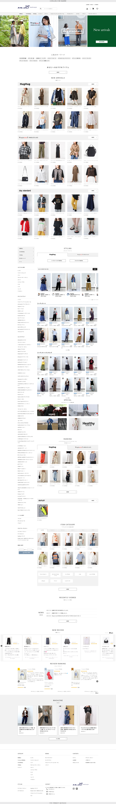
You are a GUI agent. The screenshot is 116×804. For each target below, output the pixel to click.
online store (88, 346)
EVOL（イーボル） (21, 399)
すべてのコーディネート (22, 531)
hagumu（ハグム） (21, 306)
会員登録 (87, 4)
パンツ (19, 275)
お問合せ (91, 4)
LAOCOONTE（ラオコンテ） (23, 434)
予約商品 (34, 13)
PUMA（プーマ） (20, 466)
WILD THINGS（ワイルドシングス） (24, 510)
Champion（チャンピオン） (22, 379)
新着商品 (21, 13)
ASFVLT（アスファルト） (22, 351)
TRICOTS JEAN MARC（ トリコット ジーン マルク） (26, 488)
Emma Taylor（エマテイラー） (23, 401)
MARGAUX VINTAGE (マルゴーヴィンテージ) (26, 450)
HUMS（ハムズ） (20, 311)
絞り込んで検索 (26, 552)
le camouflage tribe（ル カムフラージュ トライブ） (26, 442)
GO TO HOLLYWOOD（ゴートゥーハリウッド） (26, 411)
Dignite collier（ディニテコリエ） (24, 396)
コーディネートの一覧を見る (56, 260)
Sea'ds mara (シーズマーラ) (23, 473)
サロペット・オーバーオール (23, 277)
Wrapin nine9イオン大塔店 (53, 346)
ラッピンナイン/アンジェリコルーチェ (57, 13)
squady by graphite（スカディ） (23, 484)
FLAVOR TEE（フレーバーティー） (24, 403)
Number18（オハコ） (21, 315)
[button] (95, 285)
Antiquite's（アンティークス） (23, 356)
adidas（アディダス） (21, 349)
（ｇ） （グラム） (20, 420)
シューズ (19, 288)
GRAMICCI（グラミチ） (22, 418)
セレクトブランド (48, 760)
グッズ (19, 284)
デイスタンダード (70, 13)
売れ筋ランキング (22, 258)
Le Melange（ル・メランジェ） (23, 438)
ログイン (74, 757)
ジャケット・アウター (21, 282)
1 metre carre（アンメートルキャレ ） (24, 344)
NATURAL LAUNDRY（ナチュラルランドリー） (26, 457)
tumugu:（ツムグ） (21, 494)
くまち (38, 324)
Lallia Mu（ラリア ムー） (22, 448)
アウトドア (19, 523)
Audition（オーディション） (22, 362)
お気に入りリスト (76, 762)
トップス (19, 270)
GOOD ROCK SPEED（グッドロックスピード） (26, 413)
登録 (95, 269)
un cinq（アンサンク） (22, 496)
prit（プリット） (20, 464)
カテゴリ (77, 13)
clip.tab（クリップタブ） (22, 381)
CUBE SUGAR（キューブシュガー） (24, 387)
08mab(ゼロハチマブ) (22, 340)
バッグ (19, 286)
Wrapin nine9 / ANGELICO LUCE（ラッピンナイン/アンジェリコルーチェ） (26, 539)
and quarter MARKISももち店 (42, 346)
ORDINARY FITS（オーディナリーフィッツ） (25, 459)
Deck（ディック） (20, 394)
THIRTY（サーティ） (21, 491)
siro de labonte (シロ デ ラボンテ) (24, 475)
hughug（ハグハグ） (21, 536)
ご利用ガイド (88, 760)
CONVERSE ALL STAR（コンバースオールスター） (26, 384)
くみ (87, 345)
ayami (50, 373)
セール (20, 261)
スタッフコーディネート (92, 13)
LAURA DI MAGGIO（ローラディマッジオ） (25, 436)
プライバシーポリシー (89, 757)
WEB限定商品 (28, 13)
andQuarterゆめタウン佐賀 (66, 325)
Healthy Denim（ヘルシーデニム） (24, 425)
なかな (50, 324)
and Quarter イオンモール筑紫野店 (67, 347)
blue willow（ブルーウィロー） (23, 366)
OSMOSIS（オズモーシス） (22, 461)
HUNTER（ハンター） (21, 427)
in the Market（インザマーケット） (24, 313)
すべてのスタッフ (21, 533)
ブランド (83, 13)
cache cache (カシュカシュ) (23, 376)
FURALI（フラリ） (21, 406)
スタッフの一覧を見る (79, 260)
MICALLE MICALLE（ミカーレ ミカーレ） (25, 452)
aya (74, 373)
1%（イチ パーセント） (21, 342)
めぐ (62, 394)
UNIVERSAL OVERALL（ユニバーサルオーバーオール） (26, 499)
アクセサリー (20, 291)
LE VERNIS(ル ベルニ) (22, 445)
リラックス (19, 518)
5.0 (25, 687)
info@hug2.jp (50, 791)
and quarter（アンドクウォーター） (24, 304)
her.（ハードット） (21, 308)
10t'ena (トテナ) (21, 331)
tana (62, 373)
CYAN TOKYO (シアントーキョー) (24, 369)
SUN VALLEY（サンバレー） (23, 480)
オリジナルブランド (48, 757)
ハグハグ (46, 13)
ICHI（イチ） (20, 429)
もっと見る (58, 738)
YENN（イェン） (20, 504)
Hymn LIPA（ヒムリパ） (22, 327)
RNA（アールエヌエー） (22, 468)
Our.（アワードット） (21, 317)
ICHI (74, 324)
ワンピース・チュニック (22, 272)
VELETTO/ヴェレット (21, 507)
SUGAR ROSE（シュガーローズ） (23, 482)
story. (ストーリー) (21, 477)
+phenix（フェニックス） (22, 502)
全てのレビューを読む (36, 691)
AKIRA (50, 345)
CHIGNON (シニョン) (21, 373)
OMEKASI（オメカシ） (21, 320)
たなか (63, 324)
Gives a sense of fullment (23, 422)
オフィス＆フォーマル (21, 520)
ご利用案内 (96, 4)
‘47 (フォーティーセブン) (22, 346)
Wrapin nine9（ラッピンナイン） (23, 322)
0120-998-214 (50, 789)
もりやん (63, 345)
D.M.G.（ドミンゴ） (21, 392)
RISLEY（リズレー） (21, 471)
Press (63, 374)
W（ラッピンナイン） (21, 324)
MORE (58, 72)
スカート (19, 279)
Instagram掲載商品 (21, 760)
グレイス (38, 345)
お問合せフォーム (50, 794)
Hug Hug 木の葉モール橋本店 (42, 325)
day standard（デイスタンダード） (24, 329)
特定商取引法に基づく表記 (90, 762)
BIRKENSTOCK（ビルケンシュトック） (24, 364)
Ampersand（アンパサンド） (23, 353)
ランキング (40, 13)
